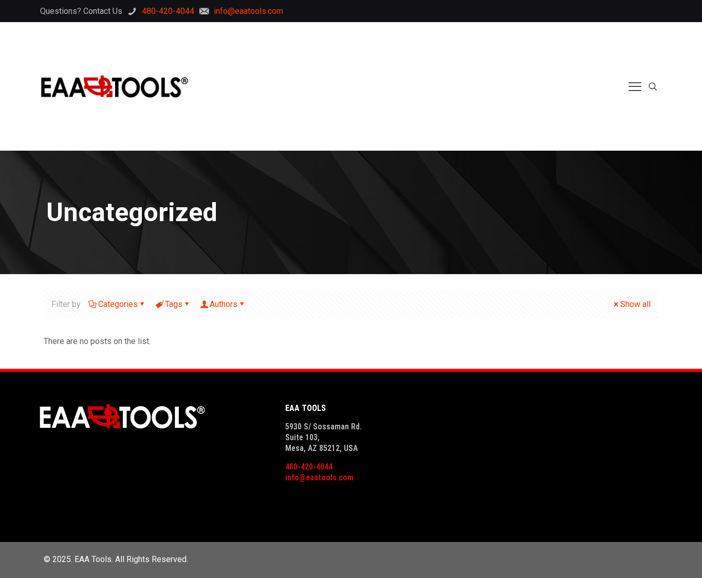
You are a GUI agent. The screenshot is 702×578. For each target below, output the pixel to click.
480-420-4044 (308, 467)
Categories (118, 304)
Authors (223, 304)
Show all (635, 304)
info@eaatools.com (319, 477)
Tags (173, 304)
